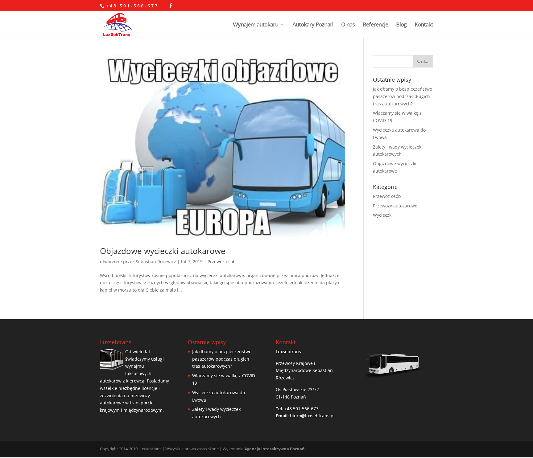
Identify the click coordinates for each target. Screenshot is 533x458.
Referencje (375, 25)
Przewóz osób (222, 261)
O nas (348, 25)
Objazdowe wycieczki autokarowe (162, 250)
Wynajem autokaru (255, 25)
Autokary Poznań (312, 25)
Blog (401, 25)
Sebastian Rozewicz (156, 261)
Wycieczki (383, 215)
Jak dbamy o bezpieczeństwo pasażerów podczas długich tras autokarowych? (402, 96)
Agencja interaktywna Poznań (274, 449)
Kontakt (424, 25)
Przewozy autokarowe (395, 206)
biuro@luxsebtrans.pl (312, 416)
